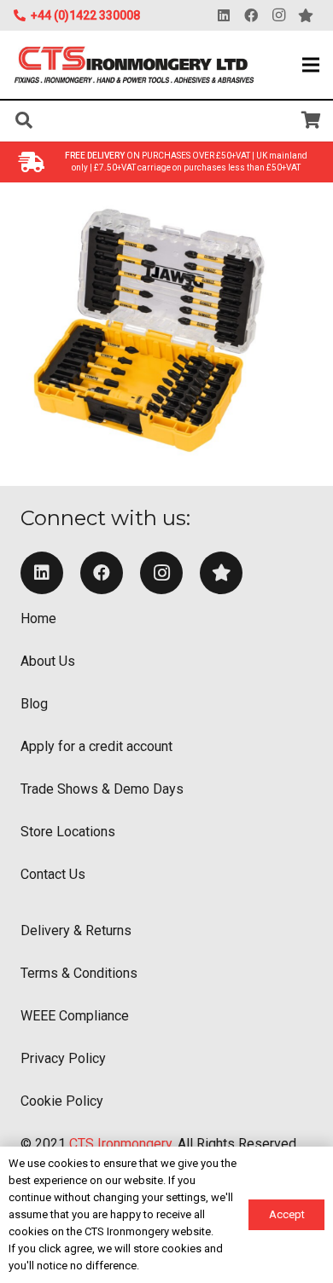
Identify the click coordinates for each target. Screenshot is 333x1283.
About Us (47, 661)
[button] (310, 64)
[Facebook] (251, 15)
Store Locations (67, 832)
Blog (34, 704)
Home (38, 618)
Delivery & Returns (75, 930)
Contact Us (52, 874)
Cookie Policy (61, 1101)
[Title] (221, 573)
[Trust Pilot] (305, 15)
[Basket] (311, 120)
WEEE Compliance (74, 1016)
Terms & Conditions (78, 973)
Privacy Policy (63, 1058)
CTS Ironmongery (120, 1144)
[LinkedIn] (223, 15)
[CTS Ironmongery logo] (134, 65)
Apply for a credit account (96, 746)
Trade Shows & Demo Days (102, 789)
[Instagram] (278, 15)
